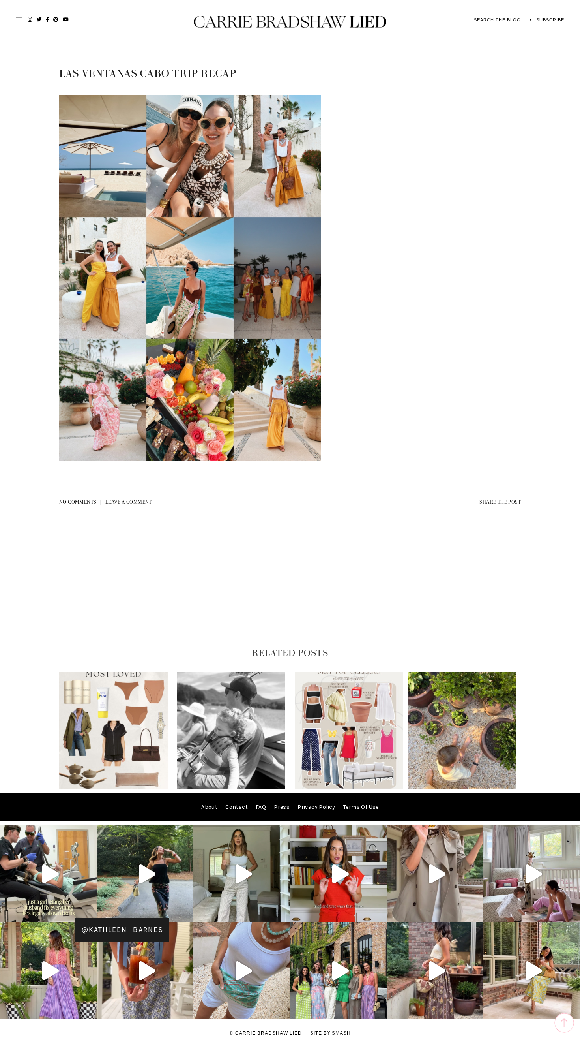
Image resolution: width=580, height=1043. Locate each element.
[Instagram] (89, 912)
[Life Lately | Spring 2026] (462, 787)
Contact (236, 807)
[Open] (48, 873)
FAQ (261, 807)
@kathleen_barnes (122, 929)
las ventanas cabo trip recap (147, 74)
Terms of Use (361, 807)
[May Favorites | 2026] (349, 787)
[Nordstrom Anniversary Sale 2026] (113, 787)
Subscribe (550, 19)
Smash (341, 1033)
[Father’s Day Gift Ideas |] (231, 787)
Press (282, 807)
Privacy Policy (316, 807)
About (209, 807)
